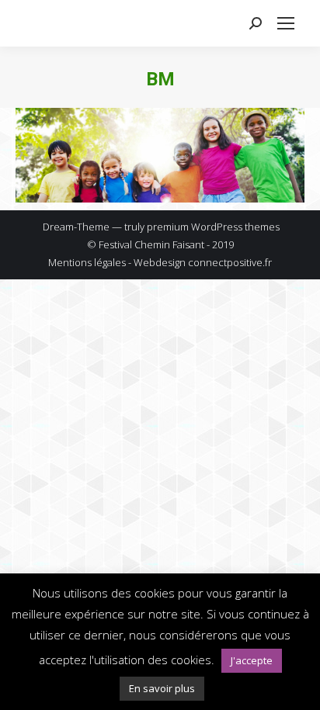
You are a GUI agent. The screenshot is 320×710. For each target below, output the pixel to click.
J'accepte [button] (252, 660)
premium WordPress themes (213, 227)
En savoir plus (162, 688)
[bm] (160, 155)
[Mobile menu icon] (285, 23)
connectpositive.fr (230, 262)
